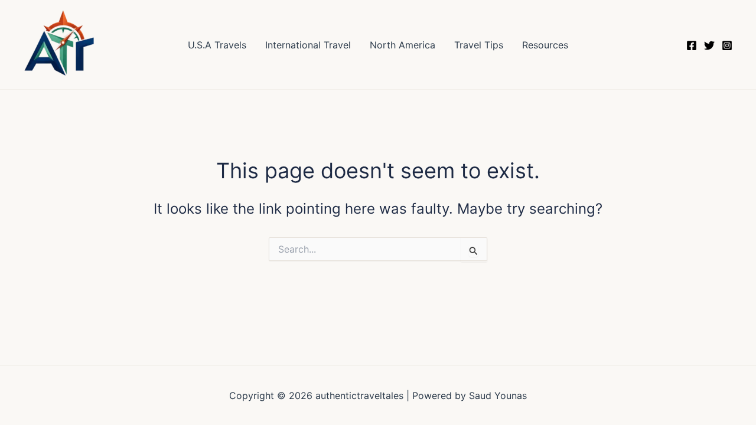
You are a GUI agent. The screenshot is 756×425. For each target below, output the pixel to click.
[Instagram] (727, 45)
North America (402, 45)
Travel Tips (478, 45)
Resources (545, 45)
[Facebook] (691, 45)
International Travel (308, 45)
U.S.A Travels (217, 45)
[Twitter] (709, 45)
